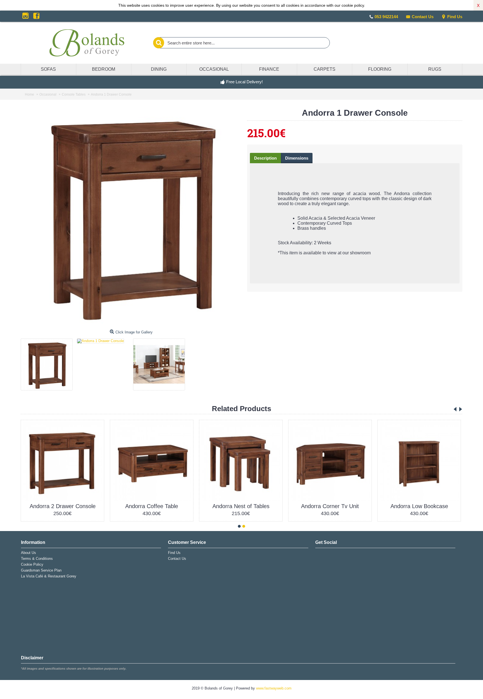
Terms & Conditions (37, 558)
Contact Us (423, 16)
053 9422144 (386, 16)
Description (265, 158)
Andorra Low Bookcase (419, 506)
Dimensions (296, 158)
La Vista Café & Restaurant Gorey (48, 576)
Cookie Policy (32, 564)
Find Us (454, 16)
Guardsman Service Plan (41, 570)
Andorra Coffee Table (151, 506)
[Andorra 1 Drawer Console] (49, 362)
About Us (28, 553)
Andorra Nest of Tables (240, 506)
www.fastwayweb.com (274, 688)
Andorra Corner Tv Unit (330, 506)
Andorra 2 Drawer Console (63, 506)
